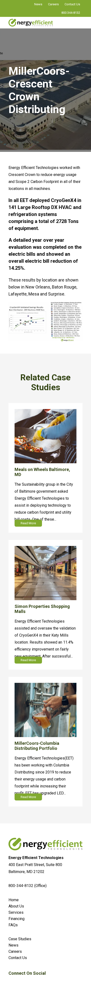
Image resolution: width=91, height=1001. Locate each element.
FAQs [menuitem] (13, 925)
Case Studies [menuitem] (19, 939)
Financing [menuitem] (16, 918)
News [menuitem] (13, 945)
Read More (28, 523)
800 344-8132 (70, 12)
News (38, 4)
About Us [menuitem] (16, 906)
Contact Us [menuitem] (17, 957)
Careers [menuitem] (15, 951)
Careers (53, 4)
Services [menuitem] (16, 912)
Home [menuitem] (13, 900)
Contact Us (72, 4)
